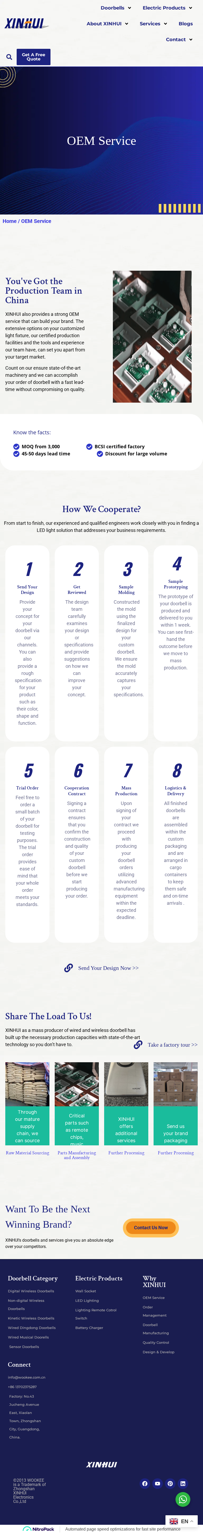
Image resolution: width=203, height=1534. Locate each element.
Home (10, 221)
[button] (9, 57)
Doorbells (112, 8)
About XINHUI (104, 24)
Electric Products (164, 8)
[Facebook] (145, 1483)
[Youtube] (157, 1483)
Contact (176, 39)
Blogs (186, 24)
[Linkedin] (183, 1483)
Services (150, 24)
